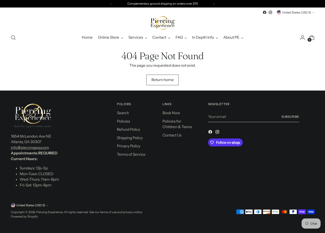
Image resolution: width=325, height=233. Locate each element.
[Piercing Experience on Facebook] (265, 12)
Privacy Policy (128, 146)
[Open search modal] (13, 37)
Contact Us (172, 135)
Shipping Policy (130, 138)
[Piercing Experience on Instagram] (270, 12)
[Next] (214, 4)
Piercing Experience (49, 212)
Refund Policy (128, 129)
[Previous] (111, 4)
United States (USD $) (296, 12)
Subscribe (290, 116)
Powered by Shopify (24, 216)
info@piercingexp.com (30, 147)
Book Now (171, 113)
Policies (123, 121)
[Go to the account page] (302, 37)
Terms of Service (131, 154)
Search (123, 113)
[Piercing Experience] (162, 22)
